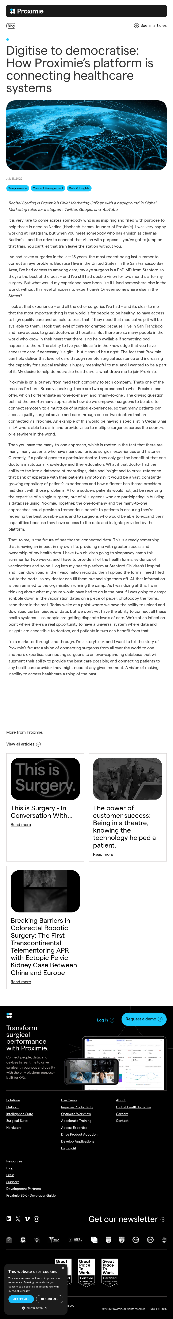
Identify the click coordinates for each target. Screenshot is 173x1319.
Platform (12, 1107)
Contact (122, 1120)
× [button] (62, 1268)
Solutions (13, 1100)
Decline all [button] (49, 1299)
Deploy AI (68, 1148)
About (121, 1100)
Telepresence (17, 188)
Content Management (48, 188)
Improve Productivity (77, 1107)
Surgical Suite (17, 1120)
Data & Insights (79, 188)
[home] (27, 11)
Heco (162, 1308)
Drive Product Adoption (79, 1134)
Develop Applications (77, 1141)
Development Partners (23, 1189)
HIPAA (70, 1305)
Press (10, 1175)
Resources (14, 1161)
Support (12, 1182)
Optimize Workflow (76, 1114)
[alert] (36, 1289)
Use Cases (69, 1100)
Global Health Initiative (133, 1107)
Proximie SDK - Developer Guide (31, 1195)
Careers (122, 1114)
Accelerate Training (76, 1120)
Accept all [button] (21, 1299)
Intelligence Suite (19, 1114)
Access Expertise (74, 1127)
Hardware (14, 1127)
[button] (159, 11)
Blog (9, 1168)
